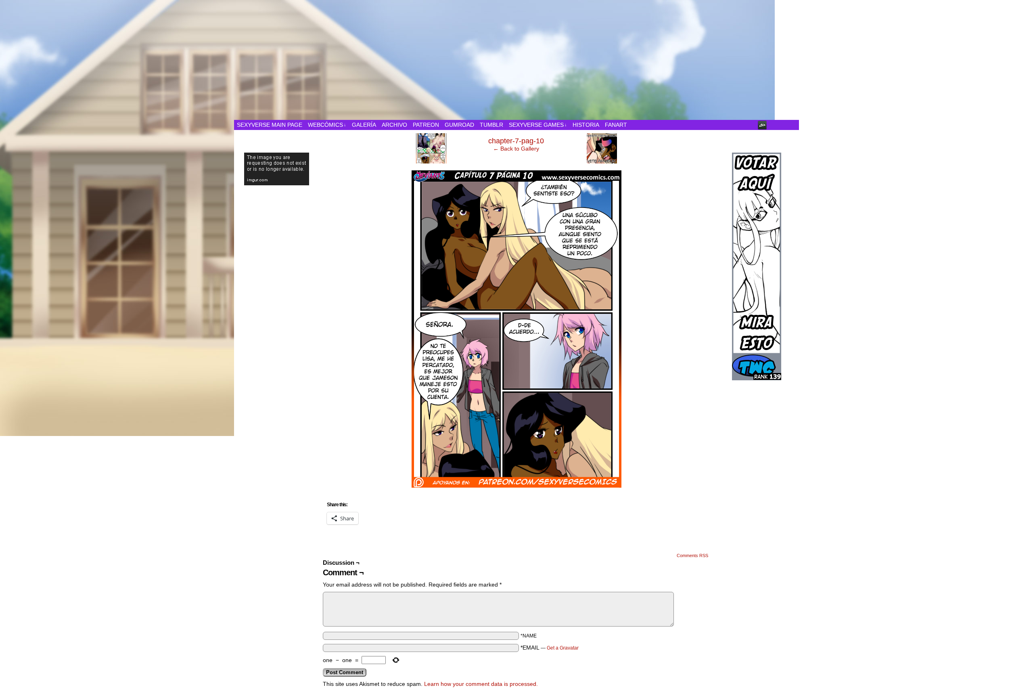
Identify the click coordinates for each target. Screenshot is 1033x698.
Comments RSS (692, 555)
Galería (364, 125)
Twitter (783, 125)
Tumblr (491, 125)
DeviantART (762, 125)
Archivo (394, 125)
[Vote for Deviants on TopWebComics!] (756, 253)
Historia (586, 125)
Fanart (616, 125)
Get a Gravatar (563, 648)
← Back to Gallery (516, 148)
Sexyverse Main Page (269, 125)
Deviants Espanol (621, 62)
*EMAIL (550, 647)
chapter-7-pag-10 (516, 141)
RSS (793, 125)
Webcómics (327, 125)
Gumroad (459, 125)
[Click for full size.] (516, 485)
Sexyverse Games (538, 125)
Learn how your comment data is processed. (481, 684)
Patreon (426, 125)
